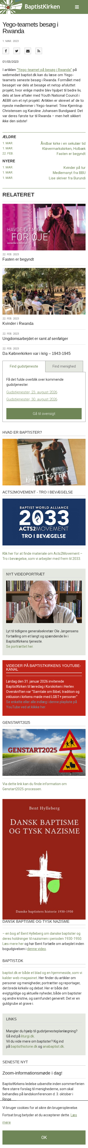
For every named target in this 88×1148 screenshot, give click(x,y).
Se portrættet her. (19, 646)
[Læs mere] (38, 51)
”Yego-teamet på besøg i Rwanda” (44, 70)
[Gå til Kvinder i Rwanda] (44, 291)
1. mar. (7, 143)
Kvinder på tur (75, 167)
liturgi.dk (27, 1036)
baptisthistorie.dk (24, 1046)
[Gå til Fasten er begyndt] (44, 227)
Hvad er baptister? (22, 432)
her (21, 944)
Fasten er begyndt (71, 154)
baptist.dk (12, 961)
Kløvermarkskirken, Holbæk (64, 148)
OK (44, 1137)
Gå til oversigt (44, 413)
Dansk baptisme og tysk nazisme (35, 921)
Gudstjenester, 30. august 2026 (31, 399)
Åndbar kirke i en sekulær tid (63, 143)
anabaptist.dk (53, 1046)
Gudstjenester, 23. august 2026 (31, 392)
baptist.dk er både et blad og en (26, 973)
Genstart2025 (16, 722)
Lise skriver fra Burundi (67, 178)
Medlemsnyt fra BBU (69, 173)
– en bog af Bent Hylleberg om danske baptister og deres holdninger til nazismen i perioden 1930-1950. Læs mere (42, 939)
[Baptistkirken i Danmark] (30, 7)
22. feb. (7, 153)
